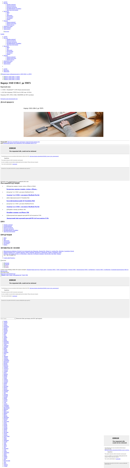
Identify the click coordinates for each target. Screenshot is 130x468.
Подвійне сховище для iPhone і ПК (18, 212)
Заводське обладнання (12, 10)
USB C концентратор (61, 269)
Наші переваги (7, 27)
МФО (8, 12)
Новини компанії (11, 22)
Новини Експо (10, 24)
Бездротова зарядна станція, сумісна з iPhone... (22, 189)
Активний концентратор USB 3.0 (119, 269)
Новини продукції (11, 23)
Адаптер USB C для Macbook (102, 269)
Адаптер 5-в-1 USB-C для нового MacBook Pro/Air (23, 206)
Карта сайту (43, 269)
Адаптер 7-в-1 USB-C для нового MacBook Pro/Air (23, 195)
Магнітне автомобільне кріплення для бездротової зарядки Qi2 (23, 141)
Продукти (6, 11)
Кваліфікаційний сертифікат (14, 8)
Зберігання (9, 15)
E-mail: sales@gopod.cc (9, 258)
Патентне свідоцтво (12, 7)
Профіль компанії (11, 4)
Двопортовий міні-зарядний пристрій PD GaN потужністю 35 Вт (28, 218)
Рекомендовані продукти (33, 269)
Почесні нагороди (11, 6)
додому (5, 1)
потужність (9, 18)
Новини (6, 20)
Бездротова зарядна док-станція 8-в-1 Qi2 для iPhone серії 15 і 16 (19, 143)
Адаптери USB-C (51, 269)
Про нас (6, 3)
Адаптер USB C (72, 269)
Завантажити (7, 29)
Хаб (8, 14)
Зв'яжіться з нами (8, 26)
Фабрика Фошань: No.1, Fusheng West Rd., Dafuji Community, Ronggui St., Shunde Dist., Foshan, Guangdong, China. (33, 252)
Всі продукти (4, 271)
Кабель (8, 19)
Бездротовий (10, 16)
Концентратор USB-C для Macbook (86, 269)
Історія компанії (8, 226)
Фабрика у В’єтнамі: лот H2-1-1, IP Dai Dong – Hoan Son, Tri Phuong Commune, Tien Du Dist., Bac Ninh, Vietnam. (32, 253)
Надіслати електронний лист (8, 273)
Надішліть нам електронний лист (9, 98)
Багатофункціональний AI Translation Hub (21, 201)
